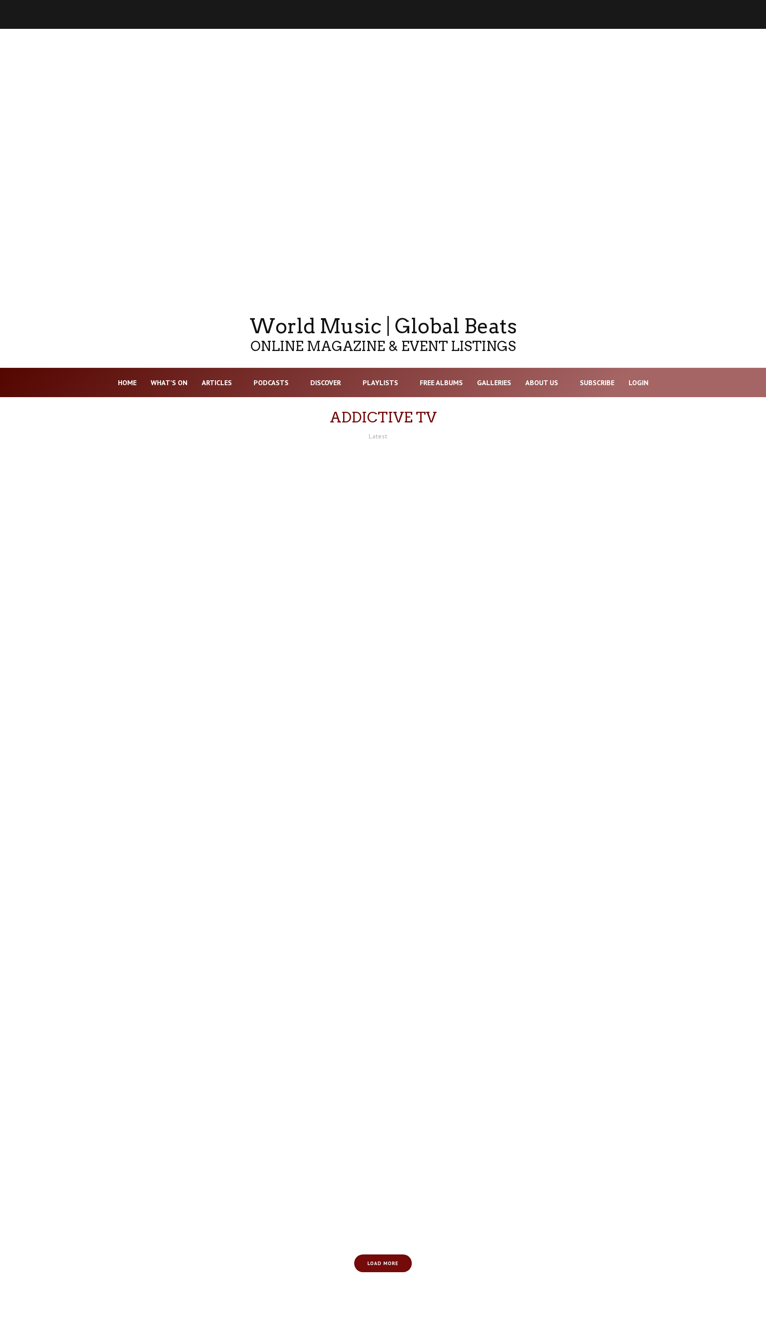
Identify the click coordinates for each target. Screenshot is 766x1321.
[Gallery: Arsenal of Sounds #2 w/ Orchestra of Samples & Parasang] (155, 747)
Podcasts (271, 382)
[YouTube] (625, 14)
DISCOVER (325, 382)
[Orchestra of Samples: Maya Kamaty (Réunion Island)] (610, 554)
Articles (217, 382)
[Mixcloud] (672, 14)
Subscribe (597, 382)
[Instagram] (602, 14)
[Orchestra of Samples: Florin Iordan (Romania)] (383, 747)
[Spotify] (695, 14)
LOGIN (639, 382)
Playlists (380, 382)
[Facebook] (579, 14)
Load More (383, 1263)
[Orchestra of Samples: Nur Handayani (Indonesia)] (155, 1135)
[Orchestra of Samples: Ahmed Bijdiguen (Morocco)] (610, 941)
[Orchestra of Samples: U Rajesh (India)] (383, 1135)
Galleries (494, 382)
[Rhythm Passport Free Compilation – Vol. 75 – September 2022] (155, 941)
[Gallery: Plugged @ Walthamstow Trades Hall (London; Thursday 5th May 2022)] (610, 1135)
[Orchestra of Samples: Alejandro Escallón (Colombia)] (383, 554)
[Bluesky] (648, 14)
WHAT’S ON (169, 382)
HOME (127, 382)
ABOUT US (541, 382)
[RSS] (718, 14)
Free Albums (441, 382)
